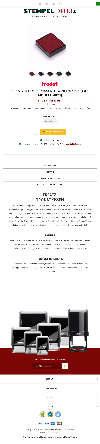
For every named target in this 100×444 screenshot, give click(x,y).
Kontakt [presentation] (50, 172)
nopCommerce (55, 432)
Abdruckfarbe (49, 116)
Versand (73, 437)
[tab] (50, 165)
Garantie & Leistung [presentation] (50, 178)
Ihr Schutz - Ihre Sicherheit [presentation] (50, 185)
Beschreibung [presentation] (50, 165)
